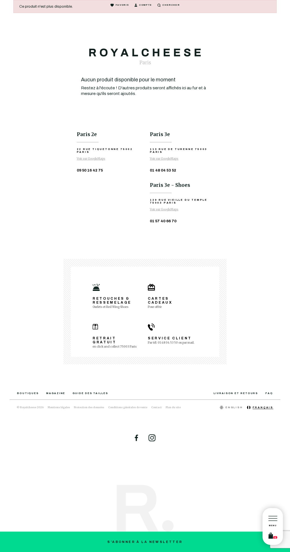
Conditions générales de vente (127, 407)
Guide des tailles (90, 393)
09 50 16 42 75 (90, 170)
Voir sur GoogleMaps (91, 158)
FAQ (269, 393)
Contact (156, 407)
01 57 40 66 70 (163, 221)
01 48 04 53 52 (163, 170)
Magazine (55, 393)
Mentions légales (59, 407)
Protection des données (89, 407)
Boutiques (28, 393)
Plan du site (173, 407)
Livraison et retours (236, 393)
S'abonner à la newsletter (145, 541)
